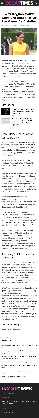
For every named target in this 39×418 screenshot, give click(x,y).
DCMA (28, 401)
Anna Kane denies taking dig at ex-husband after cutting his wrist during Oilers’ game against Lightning (24, 122)
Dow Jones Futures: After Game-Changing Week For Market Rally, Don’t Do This (23, 111)
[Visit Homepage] (19, 3)
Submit (11, 403)
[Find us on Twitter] (4, 412)
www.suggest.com (17, 329)
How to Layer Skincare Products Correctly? (14, 377)
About (8, 401)
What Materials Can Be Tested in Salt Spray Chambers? (18, 362)
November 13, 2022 (16, 115)
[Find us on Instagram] (7, 412)
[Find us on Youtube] (9, 412)
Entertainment (10, 9)
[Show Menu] (2, 3)
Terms (33, 401)
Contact (15, 401)
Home (3, 9)
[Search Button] (37, 3)
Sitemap (4, 403)
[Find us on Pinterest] (12, 412)
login (7, 337)
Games (17, 9)
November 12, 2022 (7, 25)
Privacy (22, 401)
